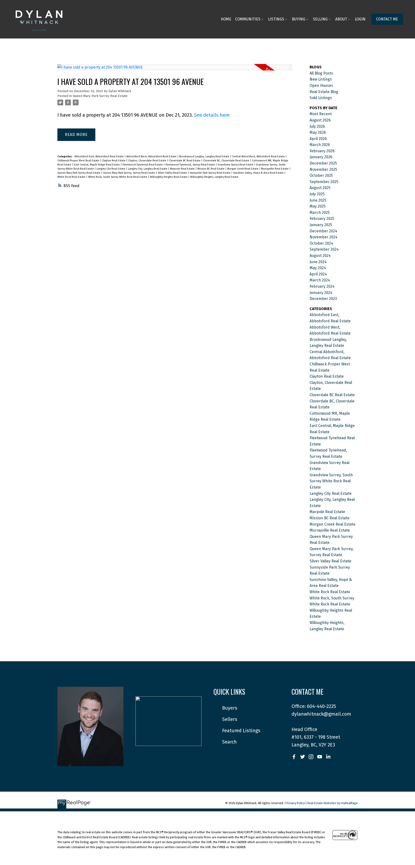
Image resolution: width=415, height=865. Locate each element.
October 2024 (321, 243)
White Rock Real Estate (71, 176)
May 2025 (318, 206)
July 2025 (317, 194)
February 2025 (322, 218)
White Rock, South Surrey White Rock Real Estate (118, 176)
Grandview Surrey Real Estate (236, 164)
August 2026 (320, 120)
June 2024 (318, 262)
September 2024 (324, 249)
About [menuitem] (341, 19)
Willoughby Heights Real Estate (169, 176)
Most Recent (321, 114)
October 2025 (321, 175)
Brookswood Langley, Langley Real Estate (204, 156)
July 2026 (317, 126)
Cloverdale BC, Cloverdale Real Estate (226, 160)
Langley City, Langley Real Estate (148, 168)
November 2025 (323, 169)
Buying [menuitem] (298, 19)
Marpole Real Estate (182, 168)
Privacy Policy (296, 803)
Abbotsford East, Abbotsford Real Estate (99, 156)
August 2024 (320, 255)
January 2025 (321, 225)
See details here (212, 115)
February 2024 (322, 286)
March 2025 (320, 212)
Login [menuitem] (360, 19)
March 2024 (320, 280)
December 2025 (323, 163)
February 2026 (322, 151)
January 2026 (321, 157)
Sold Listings (321, 97)
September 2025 (324, 181)
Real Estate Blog (324, 91)
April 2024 (318, 274)
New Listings (321, 79)
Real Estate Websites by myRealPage (332, 803)
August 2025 (320, 187)
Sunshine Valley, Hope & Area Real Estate (258, 172)
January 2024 (321, 292)
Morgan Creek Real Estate (243, 168)
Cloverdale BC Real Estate (185, 160)
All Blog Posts (321, 73)
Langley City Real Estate (111, 168)
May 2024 (318, 268)
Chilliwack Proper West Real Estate (78, 160)
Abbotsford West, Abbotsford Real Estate (151, 156)
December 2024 (323, 231)
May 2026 (318, 132)
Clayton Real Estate (114, 160)
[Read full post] (174, 70)
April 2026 (318, 138)
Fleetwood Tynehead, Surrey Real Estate (190, 164)
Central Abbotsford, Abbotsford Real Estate (259, 156)
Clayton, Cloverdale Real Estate (147, 160)
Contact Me (387, 19)
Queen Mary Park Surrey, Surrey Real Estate (129, 172)
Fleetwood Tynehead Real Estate (143, 164)
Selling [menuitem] (320, 19)
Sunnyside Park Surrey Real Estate (210, 172)
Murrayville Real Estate (275, 168)
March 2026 (320, 144)
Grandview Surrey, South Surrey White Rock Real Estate (331, 481)
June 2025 (318, 200)
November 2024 (323, 237)
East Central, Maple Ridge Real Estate (97, 164)
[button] (387, 19)
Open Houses (321, 85)
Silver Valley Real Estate (173, 172)
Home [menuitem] (226, 19)
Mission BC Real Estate (211, 168)
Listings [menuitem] (276, 19)
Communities (247, 19)
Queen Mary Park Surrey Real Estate (100, 96)
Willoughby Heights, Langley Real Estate (214, 176)
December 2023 (323, 298)
